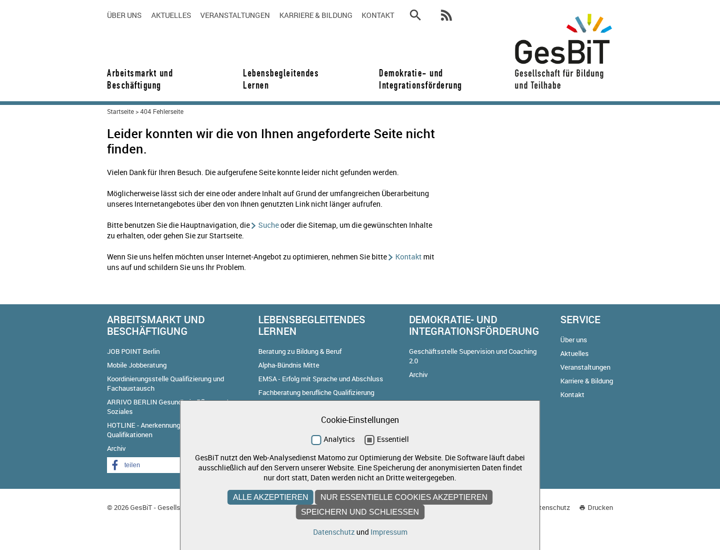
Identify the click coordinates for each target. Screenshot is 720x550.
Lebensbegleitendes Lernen (281, 79)
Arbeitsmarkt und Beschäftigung (140, 79)
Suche (268, 225)
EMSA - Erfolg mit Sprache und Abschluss (320, 378)
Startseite (120, 111)
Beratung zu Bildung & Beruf (300, 351)
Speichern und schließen (360, 511)
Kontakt (378, 15)
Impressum (389, 532)
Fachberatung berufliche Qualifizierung (316, 392)
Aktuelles (171, 15)
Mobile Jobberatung (137, 365)
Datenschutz (550, 507)
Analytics (339, 439)
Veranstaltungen (235, 15)
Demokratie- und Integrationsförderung (417, 79)
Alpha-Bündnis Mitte (288, 365)
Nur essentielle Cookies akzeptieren (404, 497)
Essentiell (393, 439)
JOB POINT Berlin (133, 351)
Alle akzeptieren (270, 497)
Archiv (116, 448)
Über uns (124, 15)
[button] (149, 465)
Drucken (600, 507)
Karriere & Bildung (316, 15)
